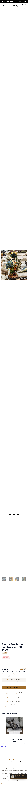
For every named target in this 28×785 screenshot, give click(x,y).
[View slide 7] (17, 514)
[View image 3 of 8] (4, 579)
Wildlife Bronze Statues (14, 738)
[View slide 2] (10, 514)
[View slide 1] (9, 514)
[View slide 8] (18, 514)
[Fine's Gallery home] (14, 5)
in (21, 669)
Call (8, 693)
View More (4, 746)
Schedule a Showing (15, 697)
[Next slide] (25, 265)
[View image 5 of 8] (17, 579)
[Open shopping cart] (26, 5)
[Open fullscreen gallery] (14, 265)
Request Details (21, 693)
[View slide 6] (16, 514)
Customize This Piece (15, 701)
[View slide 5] (14, 514)
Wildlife (14, 11)
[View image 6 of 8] (24, 579)
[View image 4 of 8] (11, 579)
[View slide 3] (12, 514)
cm (24, 669)
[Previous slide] (3, 265)
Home (2, 11)
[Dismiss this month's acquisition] (26, 775)
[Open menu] (3, 5)
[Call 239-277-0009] (23, 5)
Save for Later (15, 704)
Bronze (8, 11)
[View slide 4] (13, 514)
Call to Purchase (15, 687)
